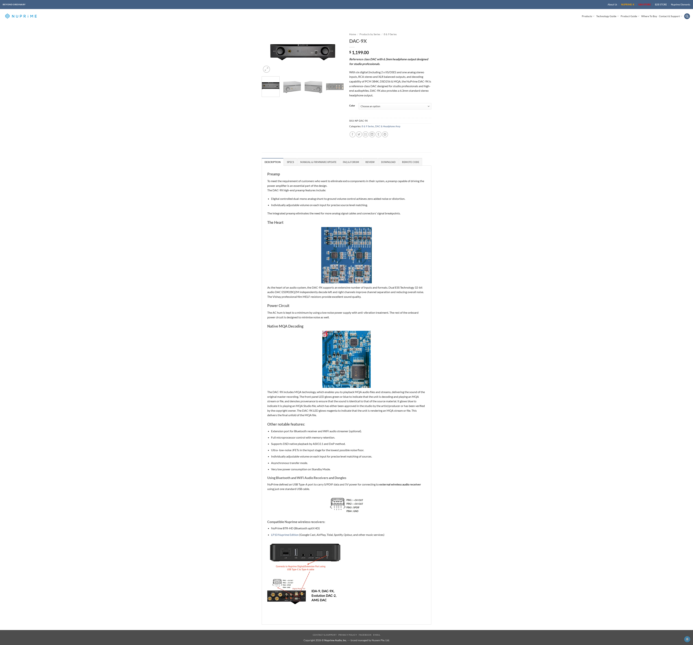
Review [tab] (370, 162)
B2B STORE (661, 4)
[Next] (337, 52)
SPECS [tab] (290, 162)
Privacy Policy (347, 634)
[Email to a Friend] (366, 134)
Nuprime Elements (680, 4)
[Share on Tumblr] (379, 134)
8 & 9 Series (390, 34)
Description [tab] (273, 162)
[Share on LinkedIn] (372, 134)
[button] (687, 16)
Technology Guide (606, 16)
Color (352, 105)
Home (352, 34)
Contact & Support (669, 16)
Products (587, 16)
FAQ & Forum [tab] (351, 162)
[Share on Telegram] (385, 134)
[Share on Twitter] (359, 134)
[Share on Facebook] (353, 134)
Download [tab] (388, 162)
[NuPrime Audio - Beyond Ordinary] (21, 16)
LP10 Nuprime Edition (285, 534)
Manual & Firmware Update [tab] (318, 162)
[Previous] (268, 52)
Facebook (365, 634)
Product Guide (629, 16)
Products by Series (369, 34)
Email (376, 634)
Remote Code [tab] (410, 162)
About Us (612, 4)
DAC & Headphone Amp (387, 126)
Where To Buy (649, 16)
